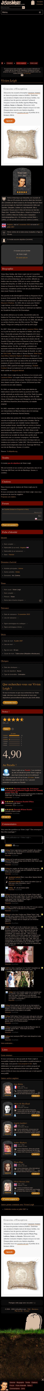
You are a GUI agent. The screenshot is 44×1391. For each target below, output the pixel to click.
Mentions (35, 1309)
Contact (26, 1311)
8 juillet (16, 641)
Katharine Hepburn (16, 356)
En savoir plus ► (22, 257)
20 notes (13, 733)
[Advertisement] (22, 38)
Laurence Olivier (32, 329)
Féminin (11, 554)
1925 (18, 1125)
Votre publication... (7, 1043)
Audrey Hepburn (20, 1142)
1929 (18, 1145)
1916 (18, 1106)
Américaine (20, 1127)
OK (22, 75)
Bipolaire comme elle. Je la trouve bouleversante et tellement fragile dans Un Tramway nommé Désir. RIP (24, 790)
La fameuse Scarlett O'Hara (24, 802)
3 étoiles (5, 739)
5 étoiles (5, 735)
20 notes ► (6, 817)
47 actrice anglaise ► (10, 1199)
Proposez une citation (8, 497)
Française (20, 1088)
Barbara (27, 356)
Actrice (20, 568)
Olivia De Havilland (22, 1103)
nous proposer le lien (25, 1064)
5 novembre (22, 224)
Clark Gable (7, 353)
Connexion (40, 4)
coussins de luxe (22, 112)
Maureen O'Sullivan (7, 303)
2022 (22, 1125)
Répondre (8, 855)
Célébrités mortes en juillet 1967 (15, 1209)
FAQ (28, 1309)
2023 (22, 1086)
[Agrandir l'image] (37, 129)
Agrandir (9, 121)
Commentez (8, 797)
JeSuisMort (11, 3)
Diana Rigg (18, 1162)
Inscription (40, 1)
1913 (28, 224)
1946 (18, 1086)
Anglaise (10, 224)
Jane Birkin (18, 1084)
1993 (22, 1145)
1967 (12, 227)
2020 (22, 1106)
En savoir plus (27, 73)
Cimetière (9, 63)
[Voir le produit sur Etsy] (22, 144)
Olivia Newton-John (21, 1181)
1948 (18, 1184)
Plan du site (19, 1311)
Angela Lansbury (20, 1123)
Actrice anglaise (21, 63)
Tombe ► (36, 1096)
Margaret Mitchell (18, 370)
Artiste (17, 572)
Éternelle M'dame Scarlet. (23, 809)
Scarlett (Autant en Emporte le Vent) (16, 509)
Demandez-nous (10, 703)
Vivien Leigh (33, 63)
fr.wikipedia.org (12, 451)
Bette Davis (38, 353)
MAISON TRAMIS (34, 93)
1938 (18, 1164)
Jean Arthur (5, 356)
